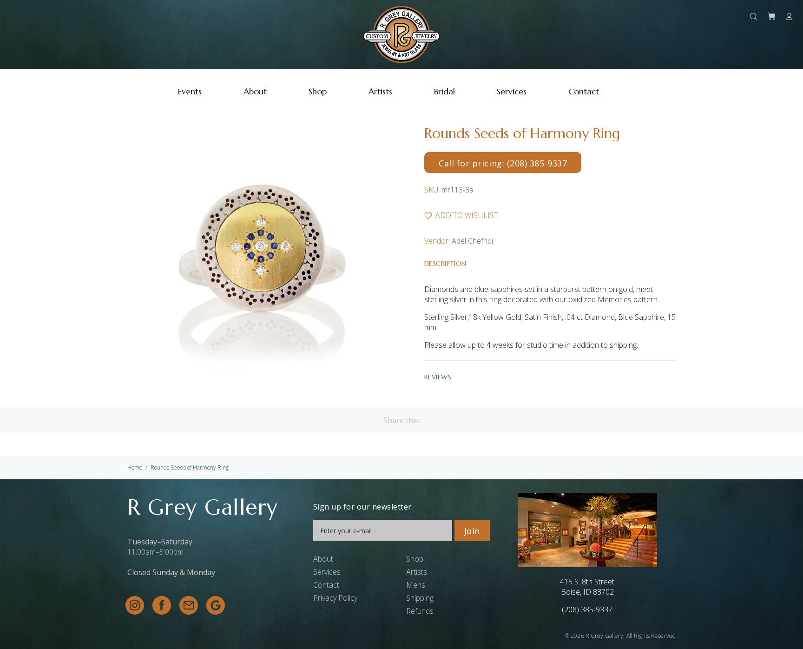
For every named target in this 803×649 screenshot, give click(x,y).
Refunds (420, 611)
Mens (415, 585)
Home (135, 467)
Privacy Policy (335, 598)
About (323, 559)
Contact (326, 585)
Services (327, 572)
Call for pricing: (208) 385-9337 (503, 163)
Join (472, 530)
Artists (416, 572)
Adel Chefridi (472, 241)
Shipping (420, 598)
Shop (414, 559)
